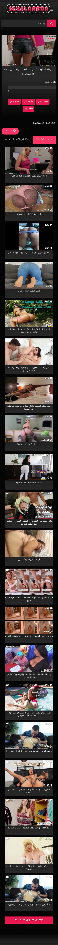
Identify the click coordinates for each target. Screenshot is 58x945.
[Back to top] (48, 936)
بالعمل (12, 102)
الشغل (41, 102)
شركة (27, 109)
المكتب (27, 102)
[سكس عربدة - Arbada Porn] (29, 9)
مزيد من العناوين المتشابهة (29, 920)
